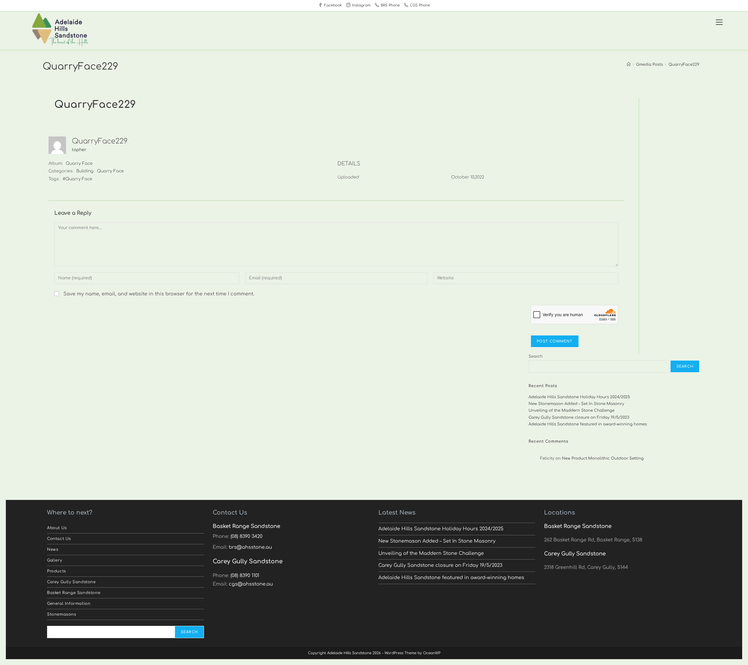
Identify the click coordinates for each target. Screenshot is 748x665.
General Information (68, 604)
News (52, 550)
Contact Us (59, 539)
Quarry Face (79, 163)
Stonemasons (61, 614)
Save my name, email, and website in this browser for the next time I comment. (158, 294)
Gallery (54, 560)
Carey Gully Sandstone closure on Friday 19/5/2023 (579, 417)
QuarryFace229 (684, 65)
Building (85, 171)
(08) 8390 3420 (246, 536)
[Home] (629, 65)
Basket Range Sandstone (73, 593)
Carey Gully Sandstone (71, 582)
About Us (57, 528)
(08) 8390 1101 (245, 575)
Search (536, 356)
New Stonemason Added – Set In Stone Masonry (576, 404)
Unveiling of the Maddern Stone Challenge (571, 410)
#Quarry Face (77, 179)
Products (56, 571)
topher (79, 150)
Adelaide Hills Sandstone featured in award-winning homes (588, 424)
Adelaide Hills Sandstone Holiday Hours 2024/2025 (579, 397)
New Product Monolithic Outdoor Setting (603, 458)
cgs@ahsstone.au (251, 584)
